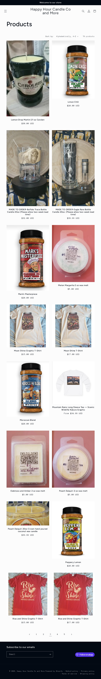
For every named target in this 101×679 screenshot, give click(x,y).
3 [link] (50, 634)
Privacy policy (87, 671)
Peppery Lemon (73, 562)
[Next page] (71, 634)
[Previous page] (29, 634)
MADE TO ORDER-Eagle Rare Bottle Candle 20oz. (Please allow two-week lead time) (73, 212)
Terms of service (69, 674)
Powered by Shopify (54, 671)
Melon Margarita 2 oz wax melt (73, 285)
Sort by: (49, 36)
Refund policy (72, 671)
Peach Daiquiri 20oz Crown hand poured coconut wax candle (28, 530)
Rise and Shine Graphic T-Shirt (28, 619)
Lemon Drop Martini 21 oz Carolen (27, 120)
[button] (5, 11)
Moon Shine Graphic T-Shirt (28, 351)
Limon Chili (73, 102)
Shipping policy (87, 674)
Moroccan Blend (28, 420)
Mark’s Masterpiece (27, 294)
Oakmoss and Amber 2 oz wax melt (27, 491)
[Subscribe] (50, 654)
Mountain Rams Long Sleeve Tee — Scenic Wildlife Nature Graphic (73, 408)
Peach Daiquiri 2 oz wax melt (73, 491)
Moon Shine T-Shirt (73, 351)
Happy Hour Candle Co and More (31, 671)
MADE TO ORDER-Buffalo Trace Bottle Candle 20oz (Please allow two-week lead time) (27, 212)
